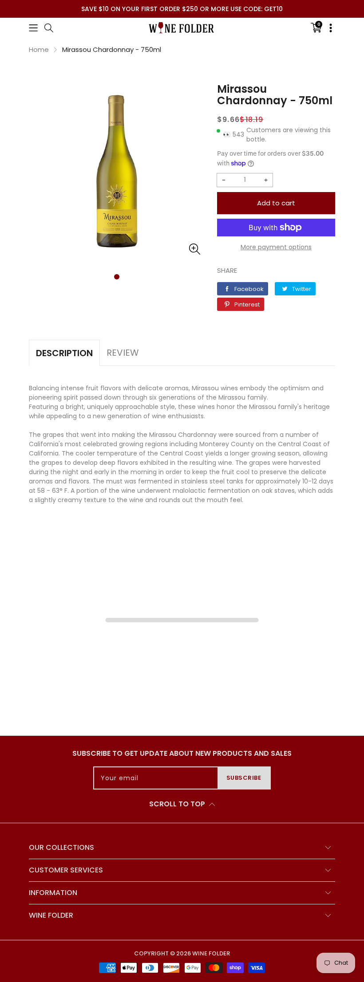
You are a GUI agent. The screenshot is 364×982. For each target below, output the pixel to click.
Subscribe (243, 778)
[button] (33, 27)
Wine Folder (211, 953)
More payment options (276, 247)
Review (123, 352)
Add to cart (276, 203)
